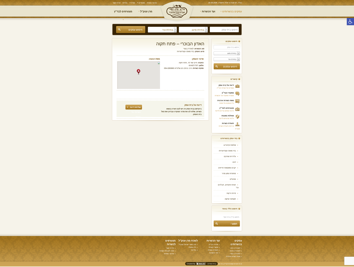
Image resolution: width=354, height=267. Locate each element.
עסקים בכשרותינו (232, 11)
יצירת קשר (117, 2)
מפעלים (233, 179)
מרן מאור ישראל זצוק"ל (187, 244)
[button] (350, 21)
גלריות (125, 2)
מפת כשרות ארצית (225, 100)
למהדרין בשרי (188, 48)
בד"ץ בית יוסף (177, 11)
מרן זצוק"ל (146, 11)
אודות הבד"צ (213, 244)
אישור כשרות (213, 247)
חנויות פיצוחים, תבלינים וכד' (228, 186)
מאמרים (141, 2)
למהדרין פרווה (235, 250)
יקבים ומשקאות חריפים (227, 167)
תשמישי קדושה (230, 198)
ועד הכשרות (208, 11)
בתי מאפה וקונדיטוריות (227, 150)
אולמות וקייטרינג (230, 145)
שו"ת (133, 2)
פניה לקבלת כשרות (166, 250)
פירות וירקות (231, 193)
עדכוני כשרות (152, 2)
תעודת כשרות (228, 123)
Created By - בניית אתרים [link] (201, 263)
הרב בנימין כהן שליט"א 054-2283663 (178, 68)
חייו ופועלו (192, 247)
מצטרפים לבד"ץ (123, 11)
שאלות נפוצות (228, 115)
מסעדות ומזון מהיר (229, 173)
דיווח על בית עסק (226, 85)
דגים (234, 162)
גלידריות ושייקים (230, 156)
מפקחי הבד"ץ (228, 92)
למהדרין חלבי (235, 248)
